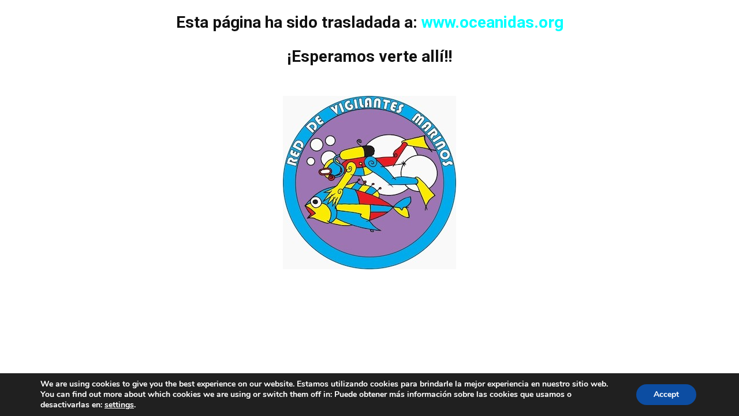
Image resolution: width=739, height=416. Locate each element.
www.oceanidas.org (492, 22)
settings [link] (119, 404)
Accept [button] (666, 394)
